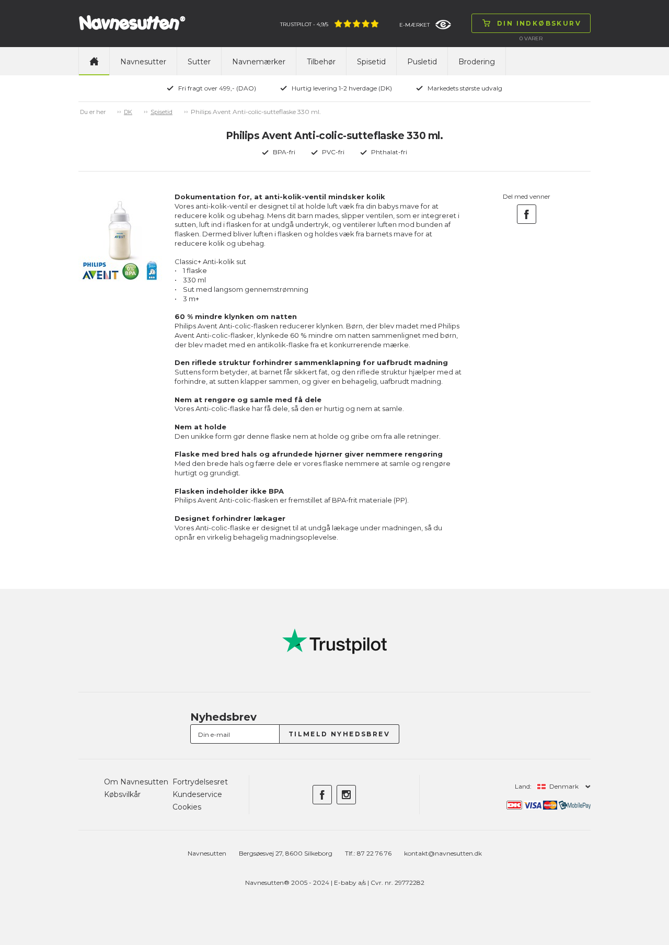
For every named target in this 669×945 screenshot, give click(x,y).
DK (128, 112)
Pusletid (422, 61)
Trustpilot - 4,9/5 (304, 24)
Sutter (199, 61)
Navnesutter (143, 61)
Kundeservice (197, 794)
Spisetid (371, 61)
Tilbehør (321, 61)
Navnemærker (258, 61)
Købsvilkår (122, 794)
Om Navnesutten (136, 782)
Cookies (186, 807)
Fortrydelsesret (200, 782)
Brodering (476, 61)
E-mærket (414, 24)
